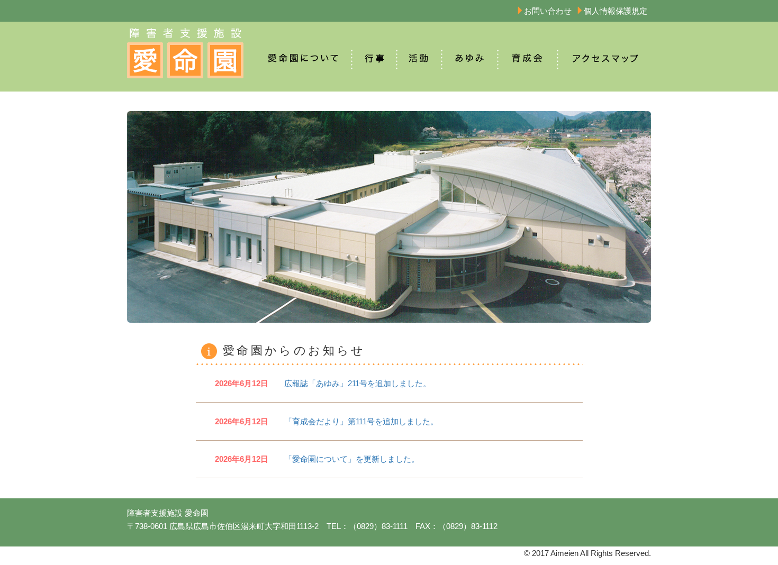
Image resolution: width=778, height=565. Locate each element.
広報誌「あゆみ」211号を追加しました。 (323, 383)
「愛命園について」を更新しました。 (317, 458)
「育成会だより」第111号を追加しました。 (326, 421)
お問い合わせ (548, 10)
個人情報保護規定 (615, 10)
